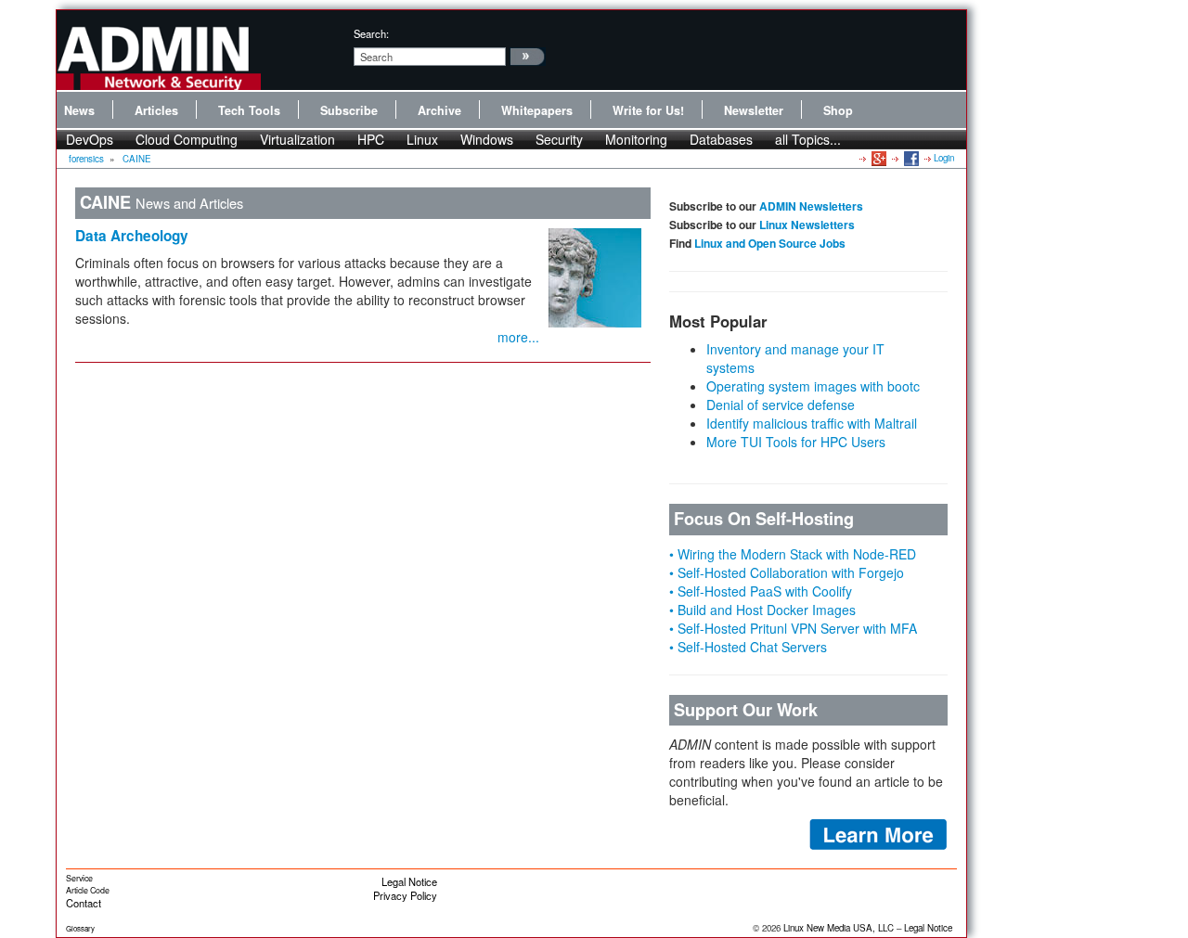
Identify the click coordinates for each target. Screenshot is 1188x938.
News (79, 110)
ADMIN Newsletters (811, 206)
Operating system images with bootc (813, 386)
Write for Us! (648, 110)
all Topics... (808, 139)
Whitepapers (537, 110)
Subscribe (349, 110)
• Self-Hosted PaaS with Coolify (760, 591)
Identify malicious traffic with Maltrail (811, 423)
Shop (838, 110)
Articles (156, 110)
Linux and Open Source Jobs (770, 243)
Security (559, 139)
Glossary (80, 928)
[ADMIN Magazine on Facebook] (910, 157)
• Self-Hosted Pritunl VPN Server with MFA (793, 628)
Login (944, 157)
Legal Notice (409, 881)
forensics (86, 158)
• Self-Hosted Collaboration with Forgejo (786, 572)
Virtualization (297, 139)
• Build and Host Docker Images (762, 609)
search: (371, 33)
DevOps (89, 139)
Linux (422, 139)
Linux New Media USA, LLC (838, 927)
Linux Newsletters (807, 224)
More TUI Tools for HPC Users (795, 441)
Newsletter (753, 110)
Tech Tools (249, 110)
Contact (83, 902)
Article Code (88, 890)
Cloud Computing (187, 139)
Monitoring (636, 139)
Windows (486, 139)
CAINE (137, 158)
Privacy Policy (405, 895)
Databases (721, 139)
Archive (439, 110)
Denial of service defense (780, 404)
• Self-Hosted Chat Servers (748, 646)
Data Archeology (131, 235)
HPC (370, 139)
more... (518, 337)
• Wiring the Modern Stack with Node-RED (792, 554)
